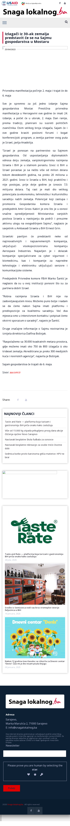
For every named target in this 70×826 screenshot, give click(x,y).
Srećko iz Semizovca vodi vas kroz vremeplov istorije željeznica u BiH (32, 608)
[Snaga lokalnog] (35, 11)
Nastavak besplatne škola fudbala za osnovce (29, 439)
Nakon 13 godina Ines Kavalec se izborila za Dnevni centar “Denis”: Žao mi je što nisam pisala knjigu (35, 662)
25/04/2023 (10, 49)
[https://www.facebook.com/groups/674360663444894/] (59, 3)
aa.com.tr (15, 372)
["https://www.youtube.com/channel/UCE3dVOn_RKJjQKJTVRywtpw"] (65, 3)
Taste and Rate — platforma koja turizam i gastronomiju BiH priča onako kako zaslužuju (34, 555)
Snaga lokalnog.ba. (15, 804)
